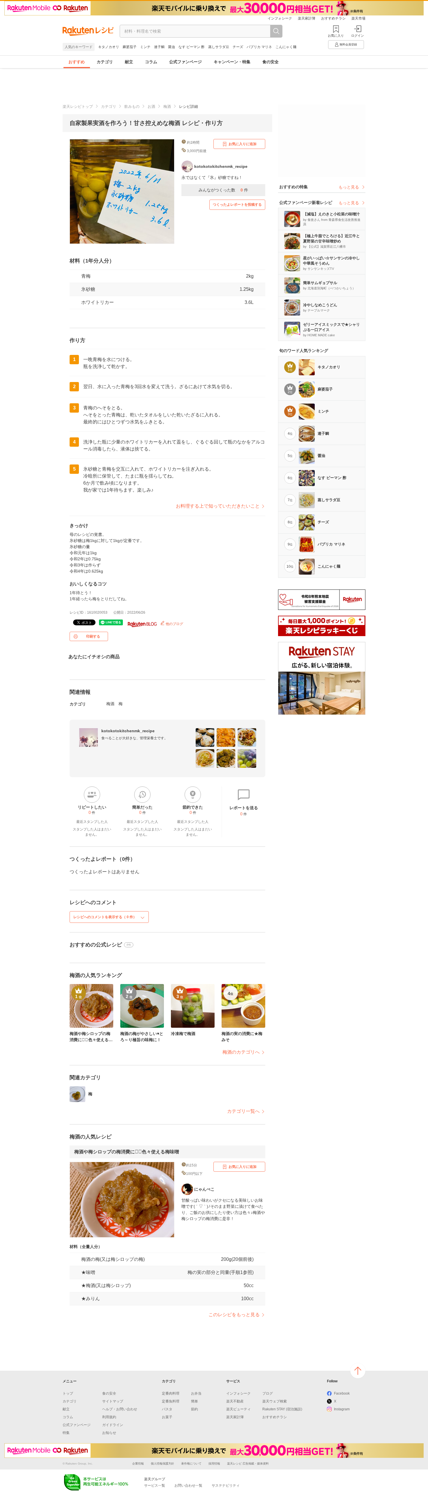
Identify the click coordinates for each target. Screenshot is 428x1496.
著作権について (191, 1463)
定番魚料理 (170, 1401)
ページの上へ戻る (357, 1370)
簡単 (194, 1401)
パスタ (167, 1409)
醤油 (171, 47)
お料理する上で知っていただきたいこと (218, 506)
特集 (66, 1433)
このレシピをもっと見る (234, 1314)
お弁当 (196, 1393)
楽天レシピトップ (78, 106)
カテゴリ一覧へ (243, 1111)
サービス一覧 (154, 1485)
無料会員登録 (348, 44)
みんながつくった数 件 (223, 190)
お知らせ (109, 1433)
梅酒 (167, 106)
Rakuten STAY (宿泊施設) (282, 1409)
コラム (151, 61)
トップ (68, 1393)
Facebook (342, 1393)
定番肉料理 (170, 1393)
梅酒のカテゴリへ (241, 1052)
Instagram (342, 1409)
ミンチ (145, 47)
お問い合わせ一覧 (188, 1485)
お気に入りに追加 (243, 144)
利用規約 (109, 1417)
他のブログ (174, 624)
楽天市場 (358, 18)
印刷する (93, 636)
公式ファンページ (185, 61)
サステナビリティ (226, 1485)
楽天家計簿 (306, 18)
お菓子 (167, 1417)
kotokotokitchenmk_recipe (128, 730)
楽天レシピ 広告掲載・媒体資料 (248, 1463)
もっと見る (349, 187)
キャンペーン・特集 (232, 61)
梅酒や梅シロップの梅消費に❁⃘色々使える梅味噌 (126, 1151)
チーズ (238, 47)
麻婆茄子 (130, 47)
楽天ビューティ (238, 1409)
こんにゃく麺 (285, 47)
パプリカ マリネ (259, 47)
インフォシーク (280, 18)
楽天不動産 (235, 1401)
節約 (194, 1409)
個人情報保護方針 (162, 1463)
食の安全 (270, 61)
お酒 (151, 106)
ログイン (357, 35)
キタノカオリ (108, 47)
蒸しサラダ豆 (218, 47)
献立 (129, 61)
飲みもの (131, 106)
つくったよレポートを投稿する (237, 205)
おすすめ (76, 61)
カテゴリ (105, 61)
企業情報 (138, 1463)
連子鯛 (159, 47)
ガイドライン (112, 1425)
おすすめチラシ (333, 18)
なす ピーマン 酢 (191, 47)
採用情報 (214, 1463)
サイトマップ (112, 1401)
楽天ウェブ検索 (274, 1401)
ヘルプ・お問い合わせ (119, 1409)
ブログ (267, 1393)
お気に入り (336, 35)
